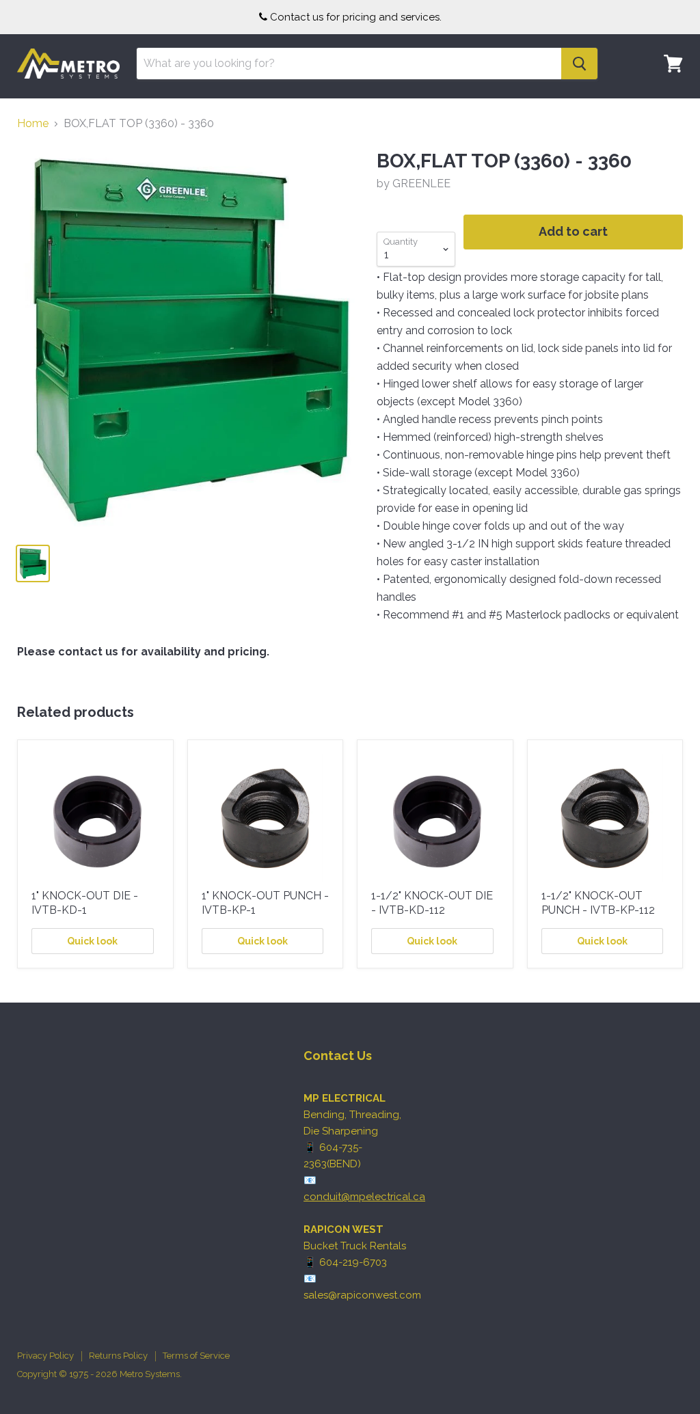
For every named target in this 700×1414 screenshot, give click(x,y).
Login (665, 106)
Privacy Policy (45, 1355)
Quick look (92, 941)
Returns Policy (118, 1355)
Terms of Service (196, 1355)
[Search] (579, 63)
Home (33, 124)
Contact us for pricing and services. (356, 17)
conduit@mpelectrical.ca (364, 1197)
